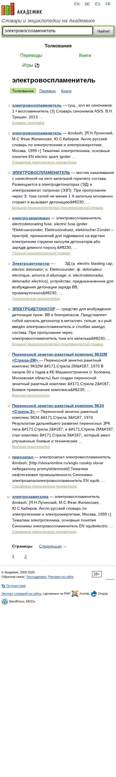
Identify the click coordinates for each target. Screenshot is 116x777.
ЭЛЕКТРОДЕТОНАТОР (33, 309)
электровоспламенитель (37, 105)
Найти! (103, 31)
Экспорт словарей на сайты (21, 593)
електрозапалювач (31, 218)
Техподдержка (36, 576)
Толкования (58, 45)
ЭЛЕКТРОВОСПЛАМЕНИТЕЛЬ (41, 172)
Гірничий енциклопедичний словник (41, 253)
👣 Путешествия (13, 585)
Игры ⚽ (31, 65)
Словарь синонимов (28, 123)
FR (108, 4)
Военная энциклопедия (31, 395)
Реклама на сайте (61, 576)
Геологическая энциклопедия (36, 299)
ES (97, 4)
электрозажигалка (30, 496)
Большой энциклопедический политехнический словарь (57, 208)
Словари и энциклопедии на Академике (48, 21)
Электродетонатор (31, 263)
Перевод (47, 91)
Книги (85, 55)
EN (76, 4)
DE (87, 4)
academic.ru (21, 9)
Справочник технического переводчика (44, 162)
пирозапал (23, 457)
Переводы (31, 55)
